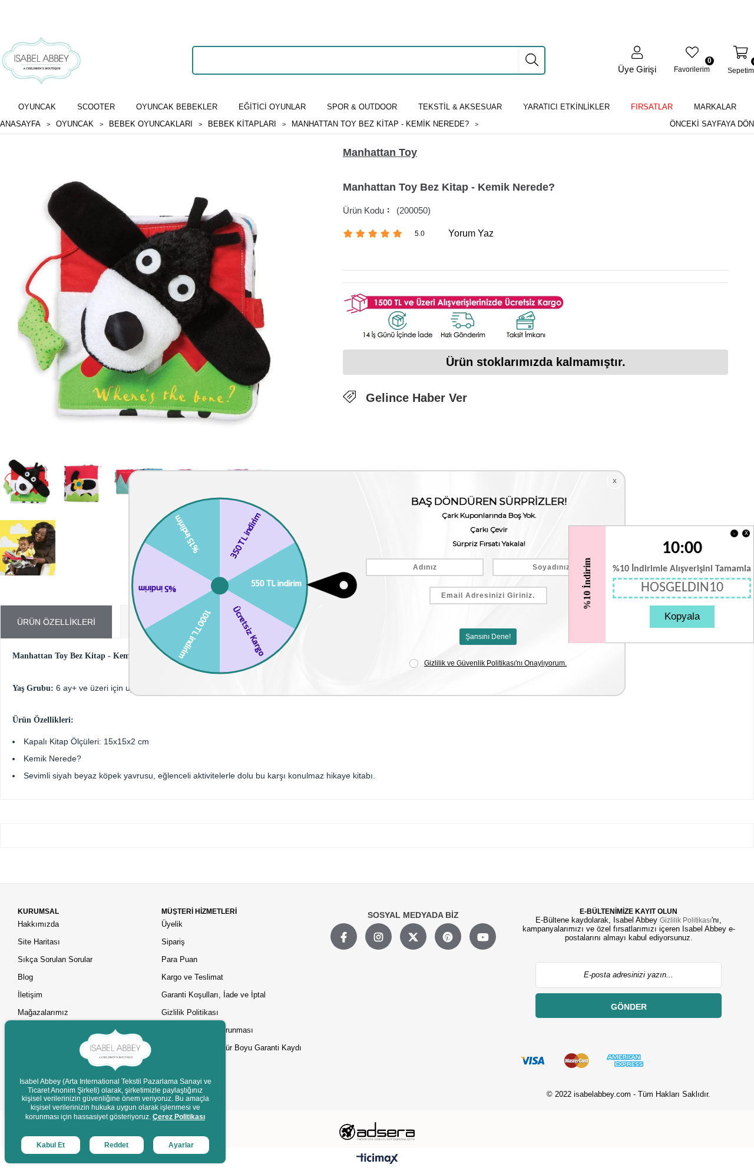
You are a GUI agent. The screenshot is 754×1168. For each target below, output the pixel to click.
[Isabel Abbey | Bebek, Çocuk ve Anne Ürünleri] (41, 60)
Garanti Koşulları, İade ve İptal (213, 994)
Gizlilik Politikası (190, 1012)
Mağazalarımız (43, 1012)
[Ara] (532, 60)
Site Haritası (40, 941)
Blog (25, 977)
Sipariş (173, 941)
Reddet (116, 1145)
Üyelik (172, 924)
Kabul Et (51, 1145)
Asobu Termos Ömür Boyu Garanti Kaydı (231, 1047)
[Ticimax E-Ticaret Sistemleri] (377, 1159)
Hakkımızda (38, 924)
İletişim (30, 994)
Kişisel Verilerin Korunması (207, 1030)
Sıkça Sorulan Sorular (55, 959)
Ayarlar (181, 1145)
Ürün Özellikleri (56, 622)
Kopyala (682, 616)
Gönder (629, 1006)
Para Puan (179, 959)
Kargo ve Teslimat (192, 977)
